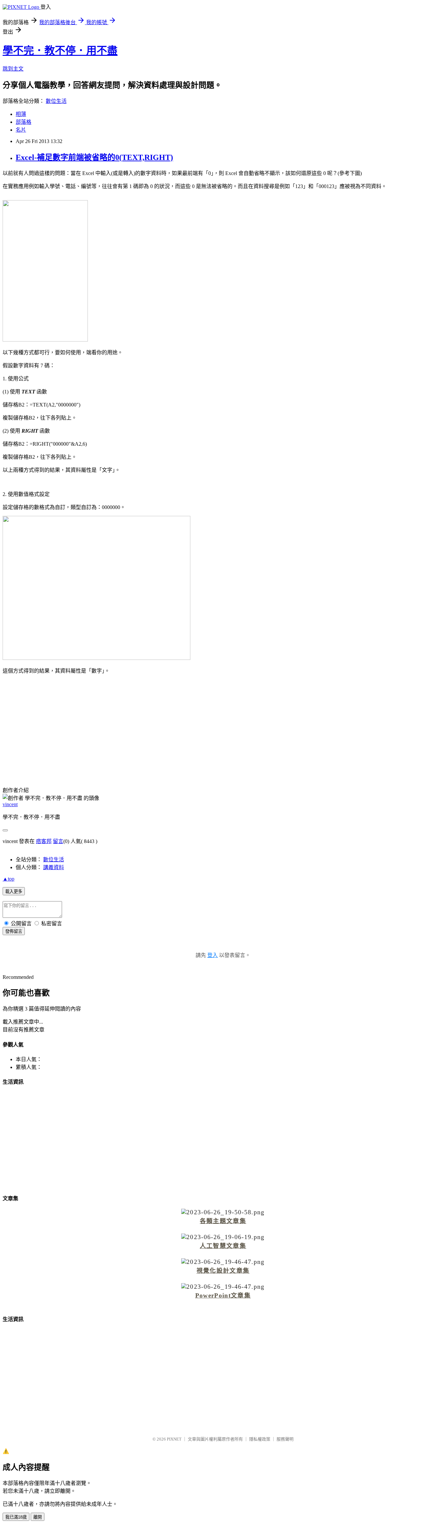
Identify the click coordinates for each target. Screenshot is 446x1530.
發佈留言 (13, 931)
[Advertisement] (223, 725)
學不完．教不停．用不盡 (60, 50)
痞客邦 (44, 841)
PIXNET (174, 1439)
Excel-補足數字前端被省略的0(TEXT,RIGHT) (94, 157)
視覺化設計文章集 (223, 1270)
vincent (10, 804)
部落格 (23, 122)
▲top (8, 879)
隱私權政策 (259, 1439)
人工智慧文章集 (223, 1245)
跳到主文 (13, 69)
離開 (37, 1517)
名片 (21, 130)
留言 (58, 841)
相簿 (21, 114)
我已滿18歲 (16, 1517)
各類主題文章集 (223, 1221)
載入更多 (13, 891)
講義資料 (53, 867)
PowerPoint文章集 (223, 1295)
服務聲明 (285, 1439)
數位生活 (56, 101)
